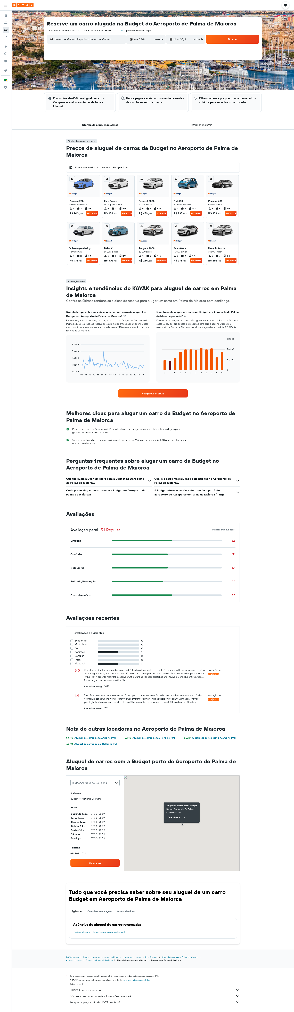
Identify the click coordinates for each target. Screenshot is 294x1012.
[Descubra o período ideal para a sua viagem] (5, 61)
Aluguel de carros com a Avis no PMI (91, 737)
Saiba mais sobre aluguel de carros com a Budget (99, 932)
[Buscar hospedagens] (5, 22)
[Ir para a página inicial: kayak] (23, 5)
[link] (153, 393)
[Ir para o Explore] (5, 46)
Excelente (81, 640)
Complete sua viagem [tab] (99, 911)
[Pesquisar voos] (5, 15)
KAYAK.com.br (72, 957)
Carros (86, 957)
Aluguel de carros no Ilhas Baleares (141, 957)
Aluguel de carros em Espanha (107, 957)
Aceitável (80, 652)
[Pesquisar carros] (5, 29)
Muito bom (81, 644)
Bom (77, 648)
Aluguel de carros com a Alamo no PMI (210, 737)
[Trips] (5, 70)
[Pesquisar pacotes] (5, 37)
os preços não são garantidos (136, 980)
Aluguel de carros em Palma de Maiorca (180, 957)
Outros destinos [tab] (126, 911)
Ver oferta (92, 213)
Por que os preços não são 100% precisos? (95, 1002)
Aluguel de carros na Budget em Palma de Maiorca (89, 960)
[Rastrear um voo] (5, 53)
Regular (79, 655)
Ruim (78, 659)
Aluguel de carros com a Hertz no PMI (150, 737)
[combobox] (63, 30)
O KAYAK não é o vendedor (86, 990)
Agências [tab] (77, 911)
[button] (6, 5)
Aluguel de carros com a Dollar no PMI (91, 743)
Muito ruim (81, 663)
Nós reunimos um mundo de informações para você (100, 996)
